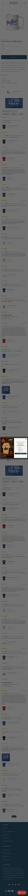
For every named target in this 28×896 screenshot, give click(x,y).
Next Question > (20, 453)
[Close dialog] (26, 439)
